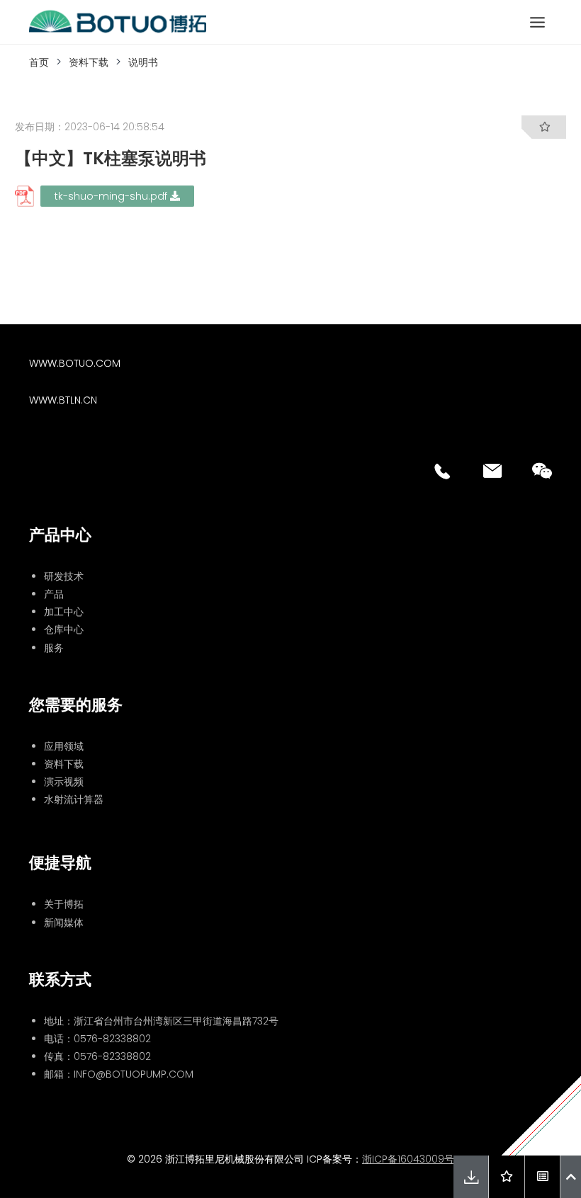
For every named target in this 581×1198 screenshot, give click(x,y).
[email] (492, 471)
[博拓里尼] (117, 22)
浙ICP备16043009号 (408, 1159)
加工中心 (64, 612)
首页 (39, 62)
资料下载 (88, 62)
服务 (54, 648)
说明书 (143, 62)
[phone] (443, 471)
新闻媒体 (64, 922)
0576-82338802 (112, 1039)
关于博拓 (64, 904)
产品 (54, 594)
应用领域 (64, 746)
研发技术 (64, 576)
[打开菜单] (537, 22)
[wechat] (542, 471)
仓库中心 (64, 629)
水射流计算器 (73, 799)
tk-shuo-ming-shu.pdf (112, 196)
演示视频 (64, 782)
